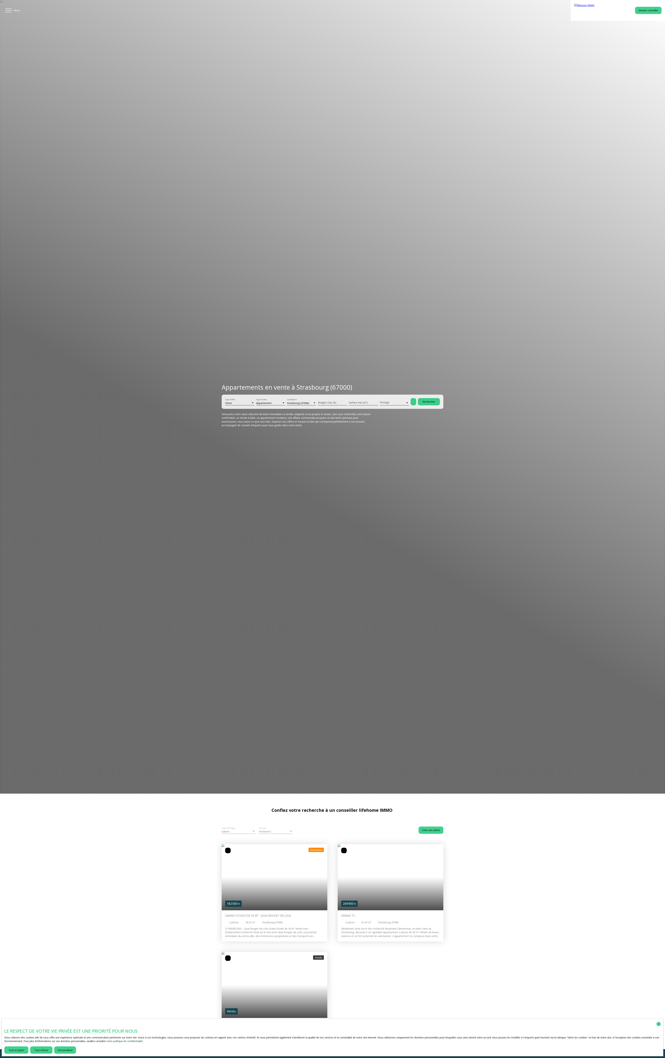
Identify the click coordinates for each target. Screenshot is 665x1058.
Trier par (262, 828)
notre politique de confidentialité (125, 1041)
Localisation (291, 399)
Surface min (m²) (358, 402)
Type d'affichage (228, 828)
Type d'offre (230, 399)
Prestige (384, 402)
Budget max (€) (327, 402)
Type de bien (261, 399)
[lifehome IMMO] (596, 10)
